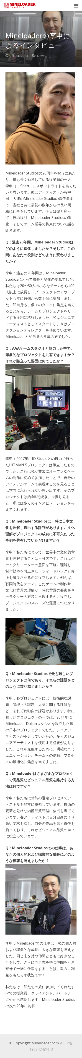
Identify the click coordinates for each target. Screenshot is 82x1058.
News (41, 56)
